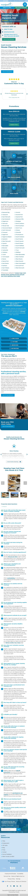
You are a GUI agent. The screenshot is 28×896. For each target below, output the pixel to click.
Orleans (18, 230)
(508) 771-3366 (7, 7)
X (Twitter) (10, 886)
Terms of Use (7, 876)
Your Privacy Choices (9, 881)
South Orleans (19, 243)
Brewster (4, 248)
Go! (18, 829)
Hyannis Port (19, 216)
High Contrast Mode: (12, 895)
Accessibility (20, 873)
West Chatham (20, 256)
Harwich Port (19, 214)
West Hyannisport (20, 263)
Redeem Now (14, 124)
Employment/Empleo (10, 873)
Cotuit (4, 254)
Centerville (5, 250)
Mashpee (18, 221)
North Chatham (20, 223)
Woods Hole (5, 225)
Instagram (20, 886)
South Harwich (20, 241)
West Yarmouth (20, 267)
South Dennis (19, 239)
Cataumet (5, 214)
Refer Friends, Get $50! (8, 856)
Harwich (18, 212)
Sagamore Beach (6, 236)
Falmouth (4, 223)
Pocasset (4, 232)
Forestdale (5, 270)
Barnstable (5, 245)
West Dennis (19, 259)
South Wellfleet (20, 245)
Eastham (4, 265)
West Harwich (19, 261)
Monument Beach (7, 228)
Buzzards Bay (6, 212)
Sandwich (4, 239)
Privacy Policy (11, 879)
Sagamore (5, 234)
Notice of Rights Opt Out (17, 876)
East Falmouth (6, 216)
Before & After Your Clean (13, 642)
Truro (17, 250)
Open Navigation (25, 4)
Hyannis (4, 243)
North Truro (19, 228)
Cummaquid (5, 256)
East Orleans (5, 267)
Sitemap (18, 879)
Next (27, 94)
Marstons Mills (20, 219)
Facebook (7, 886)
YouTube (14, 886)
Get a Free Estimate (21, 7)
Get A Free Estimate (8, 395)
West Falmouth (6, 241)
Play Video (14, 156)
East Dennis (5, 263)
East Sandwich (6, 219)
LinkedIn (17, 886)
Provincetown (19, 234)
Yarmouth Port (20, 265)
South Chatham (20, 236)
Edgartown (5, 221)
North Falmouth (6, 230)
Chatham (4, 252)
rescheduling (11, 578)
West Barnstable (20, 254)
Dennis (4, 259)
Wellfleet (18, 252)
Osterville (18, 232)
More (12, 461)
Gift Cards (5, 0)
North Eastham (20, 225)
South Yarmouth (20, 248)
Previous (1, 94)
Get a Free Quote (7, 71)
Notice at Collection (21, 881)
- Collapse (4, 506)
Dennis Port (5, 261)
